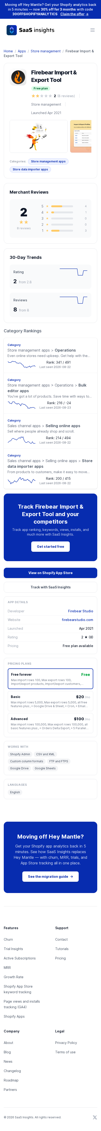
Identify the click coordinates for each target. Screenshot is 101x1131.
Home (8, 51)
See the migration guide (50, 876)
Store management (46, 51)
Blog (7, 1052)
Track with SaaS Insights (51, 587)
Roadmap (11, 1080)
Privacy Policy (66, 1043)
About (8, 1043)
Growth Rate (13, 977)
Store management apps (48, 161)
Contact (61, 939)
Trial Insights (13, 949)
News (8, 1061)
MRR (7, 968)
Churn (8, 939)
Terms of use (65, 1052)
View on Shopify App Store (50, 573)
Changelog (12, 1071)
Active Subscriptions (20, 958)
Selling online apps (44, 425)
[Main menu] (92, 30)
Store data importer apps (30, 169)
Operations (42, 350)
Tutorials (62, 949)
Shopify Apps (14, 1016)
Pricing (60, 958)
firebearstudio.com (77, 620)
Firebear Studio (80, 611)
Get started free (50, 546)
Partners (10, 1090)
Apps (22, 51)
